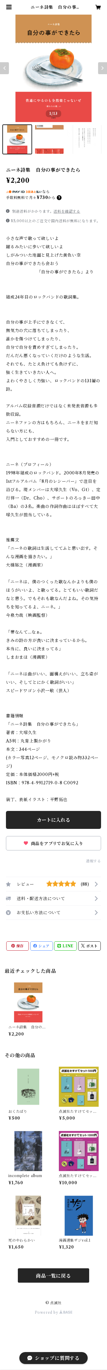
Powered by (47, 1312)
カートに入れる (53, 820)
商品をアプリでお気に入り (56, 843)
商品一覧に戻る (53, 1276)
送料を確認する (67, 211)
